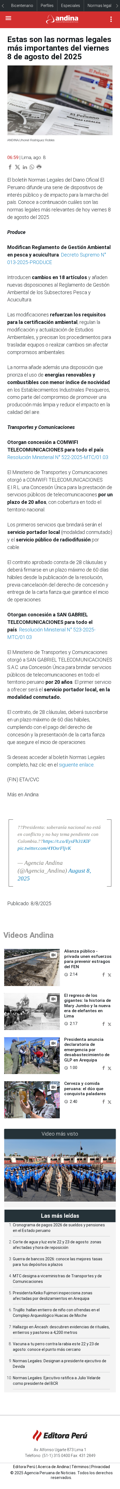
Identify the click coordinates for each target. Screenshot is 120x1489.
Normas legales (102, 5)
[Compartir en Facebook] (104, 974)
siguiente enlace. (77, 765)
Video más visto (60, 1134)
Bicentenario (22, 5)
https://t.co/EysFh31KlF (66, 841)
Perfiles (47, 5)
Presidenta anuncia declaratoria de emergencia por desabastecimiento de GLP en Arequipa (86, 1050)
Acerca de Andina (53, 1466)
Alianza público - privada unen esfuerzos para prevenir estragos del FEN (88, 959)
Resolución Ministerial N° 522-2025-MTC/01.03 (57, 457)
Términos (80, 1466)
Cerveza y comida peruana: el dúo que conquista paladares (85, 1088)
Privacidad (100, 1466)
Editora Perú (24, 1466)
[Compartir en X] (109, 974)
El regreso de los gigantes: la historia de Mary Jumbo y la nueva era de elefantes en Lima (87, 1006)
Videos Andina (28, 935)
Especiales (70, 5)
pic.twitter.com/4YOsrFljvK (44, 848)
